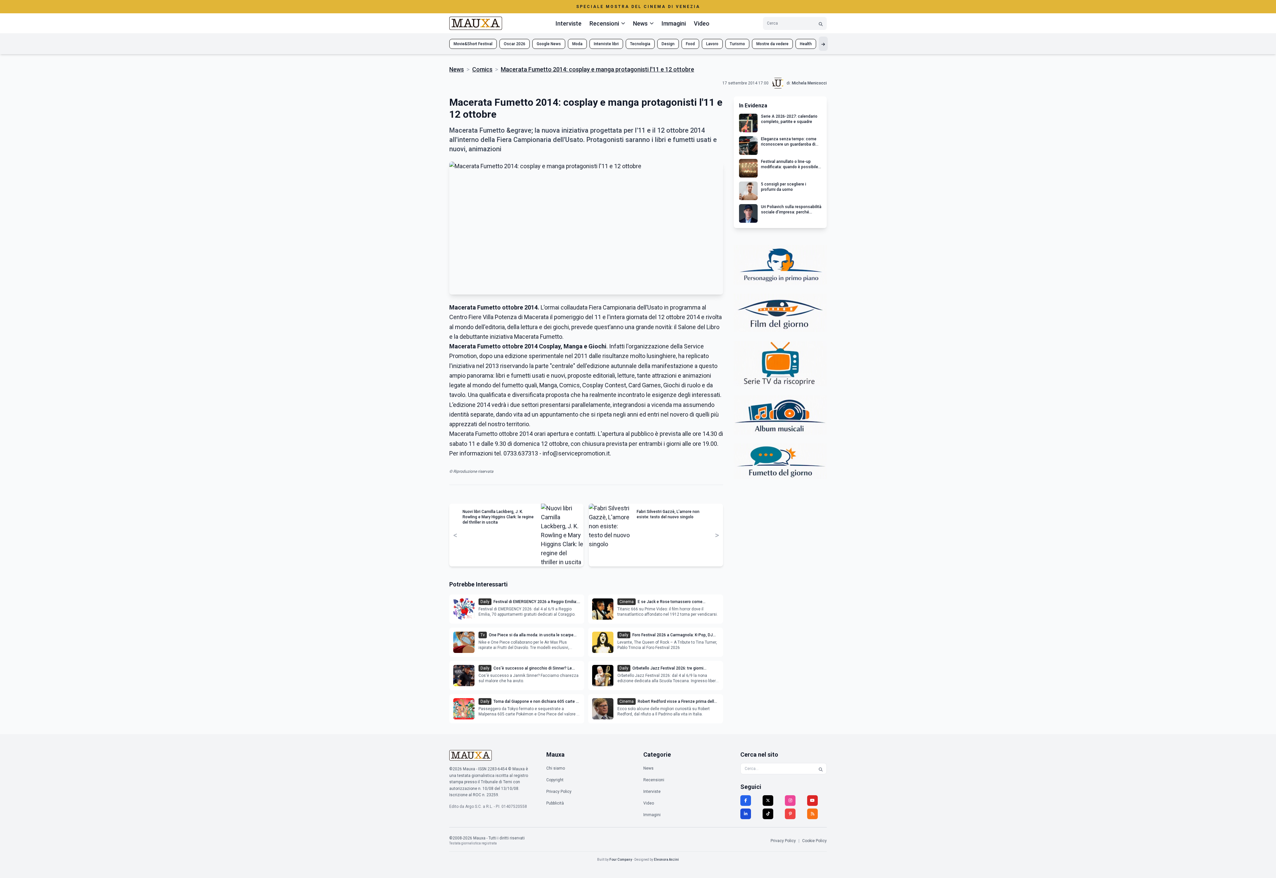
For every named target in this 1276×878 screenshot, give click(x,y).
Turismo (737, 44)
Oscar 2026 (514, 44)
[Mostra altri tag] (823, 44)
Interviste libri (606, 44)
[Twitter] (768, 800)
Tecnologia (640, 44)
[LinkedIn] (745, 814)
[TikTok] (768, 814)
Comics (482, 69)
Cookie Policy (814, 840)
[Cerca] (821, 23)
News (456, 69)
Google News (549, 44)
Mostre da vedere (772, 44)
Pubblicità (555, 803)
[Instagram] (790, 800)
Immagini (674, 23)
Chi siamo (555, 768)
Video (701, 23)
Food (690, 44)
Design (668, 44)
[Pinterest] (790, 814)
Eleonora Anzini (666, 859)
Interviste (569, 23)
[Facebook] (745, 800)
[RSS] (812, 814)
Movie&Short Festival (473, 44)
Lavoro (712, 44)
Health (806, 44)
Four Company (620, 859)
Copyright (555, 780)
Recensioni (653, 780)
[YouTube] (812, 800)
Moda (577, 44)
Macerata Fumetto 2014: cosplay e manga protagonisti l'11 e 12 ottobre (597, 69)
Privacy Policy (559, 791)
